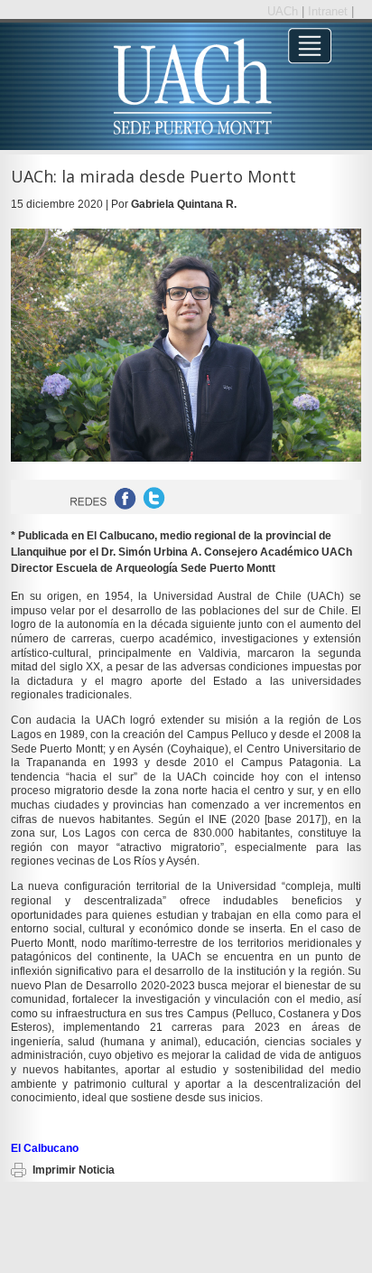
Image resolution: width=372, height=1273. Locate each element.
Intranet (329, 11)
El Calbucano (45, 1148)
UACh (284, 11)
